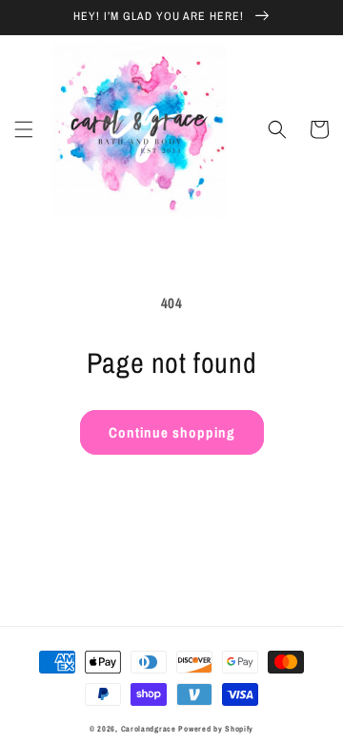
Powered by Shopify (215, 728)
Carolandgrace (148, 728)
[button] (24, 129)
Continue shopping (172, 432)
